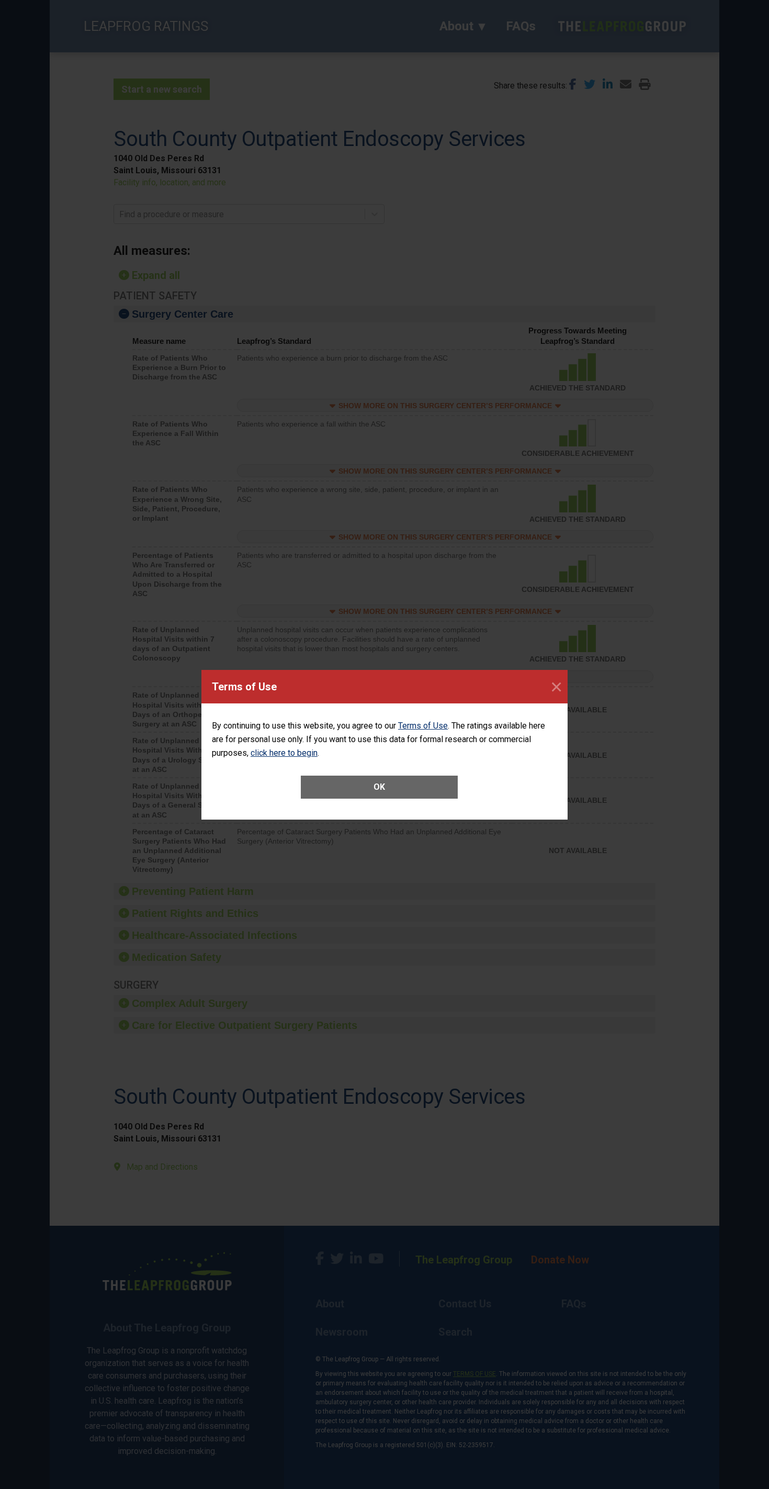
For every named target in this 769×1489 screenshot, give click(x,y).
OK (379, 787)
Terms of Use (423, 726)
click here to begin (284, 753)
